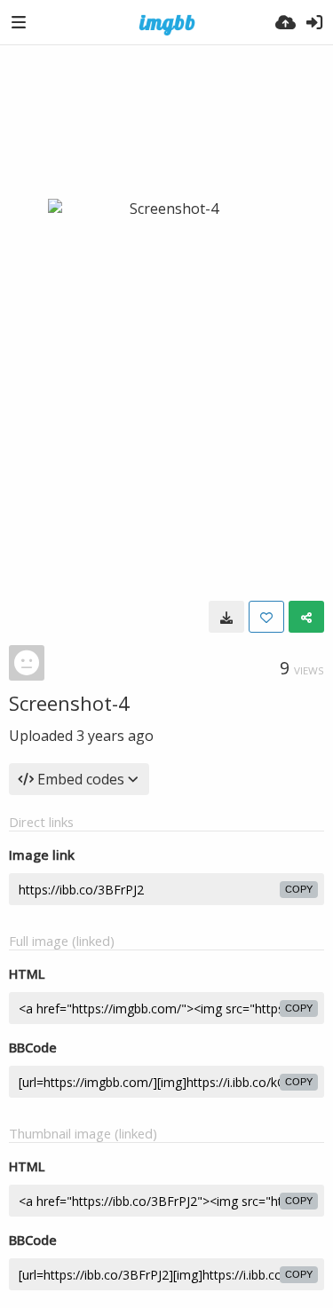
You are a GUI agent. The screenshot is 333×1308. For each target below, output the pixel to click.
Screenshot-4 (69, 702)
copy (299, 889)
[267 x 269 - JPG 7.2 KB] (226, 617)
